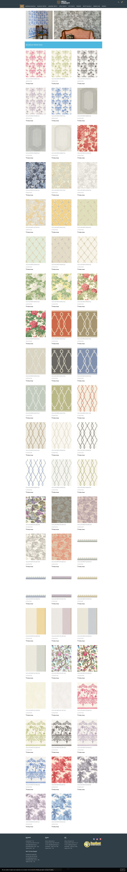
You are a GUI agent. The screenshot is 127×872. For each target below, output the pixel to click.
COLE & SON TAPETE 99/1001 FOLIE (58, 821)
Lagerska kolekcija (30, 6)
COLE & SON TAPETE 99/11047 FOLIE (59, 710)
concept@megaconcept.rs (31, 858)
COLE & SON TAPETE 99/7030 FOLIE (84, 190)
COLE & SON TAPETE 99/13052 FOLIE (33, 673)
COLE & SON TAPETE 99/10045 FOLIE (33, 747)
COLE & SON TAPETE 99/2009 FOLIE (58, 450)
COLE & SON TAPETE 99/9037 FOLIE (58, 116)
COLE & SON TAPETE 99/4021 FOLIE (58, 301)
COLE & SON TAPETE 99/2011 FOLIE (84, 413)
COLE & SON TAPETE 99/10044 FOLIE (59, 747)
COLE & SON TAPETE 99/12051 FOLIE (59, 673)
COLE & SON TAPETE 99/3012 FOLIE (58, 413)
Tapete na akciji (87, 6)
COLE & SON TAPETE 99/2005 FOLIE (84, 487)
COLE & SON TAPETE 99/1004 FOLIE (58, 784)
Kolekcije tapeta (41, 6)
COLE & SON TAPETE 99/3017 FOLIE (84, 338)
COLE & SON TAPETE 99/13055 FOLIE (33, 636)
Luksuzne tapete (52, 6)
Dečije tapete (62, 6)
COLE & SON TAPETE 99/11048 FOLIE (33, 710)
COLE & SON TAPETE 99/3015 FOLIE (58, 376)
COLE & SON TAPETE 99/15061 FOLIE (33, 561)
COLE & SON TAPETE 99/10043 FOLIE (84, 747)
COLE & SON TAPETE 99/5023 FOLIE (84, 264)
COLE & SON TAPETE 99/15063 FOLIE (59, 524)
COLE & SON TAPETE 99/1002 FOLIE (32, 821)
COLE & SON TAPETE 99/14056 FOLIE (84, 599)
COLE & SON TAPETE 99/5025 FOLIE (32, 264)
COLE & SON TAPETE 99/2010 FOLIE (32, 450)
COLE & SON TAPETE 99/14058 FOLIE (33, 599)
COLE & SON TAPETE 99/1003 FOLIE (84, 784)
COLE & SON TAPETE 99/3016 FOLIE (32, 376)
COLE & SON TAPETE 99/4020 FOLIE (84, 301)
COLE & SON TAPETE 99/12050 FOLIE (84, 673)
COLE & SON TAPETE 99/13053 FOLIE (84, 636)
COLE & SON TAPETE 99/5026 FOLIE (84, 227)
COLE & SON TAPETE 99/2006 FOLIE (58, 487)
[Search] (119, 2)
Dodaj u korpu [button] (30, 83)
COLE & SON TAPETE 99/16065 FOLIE (33, 524)
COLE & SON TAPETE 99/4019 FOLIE (32, 338)
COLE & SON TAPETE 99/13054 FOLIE (59, 636)
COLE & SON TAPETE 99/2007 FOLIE (32, 487)
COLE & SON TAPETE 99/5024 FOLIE (58, 264)
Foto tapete (71, 6)
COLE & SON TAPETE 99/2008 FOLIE (84, 450)
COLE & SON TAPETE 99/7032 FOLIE (32, 190)
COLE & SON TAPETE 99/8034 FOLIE (58, 153)
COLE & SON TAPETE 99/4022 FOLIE (32, 301)
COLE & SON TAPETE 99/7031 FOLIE (58, 190)
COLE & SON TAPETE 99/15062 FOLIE (84, 524)
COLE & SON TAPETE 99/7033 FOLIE (84, 153)
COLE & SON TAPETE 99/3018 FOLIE (58, 338)
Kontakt (104, 6)
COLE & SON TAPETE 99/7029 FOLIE (32, 227)
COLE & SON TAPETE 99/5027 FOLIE (58, 227)
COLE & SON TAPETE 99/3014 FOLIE (84, 376)
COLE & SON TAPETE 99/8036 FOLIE (84, 116)
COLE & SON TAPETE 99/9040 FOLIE (58, 78)
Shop (22, 6)
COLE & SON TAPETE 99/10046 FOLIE (84, 710)
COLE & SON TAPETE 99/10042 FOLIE (33, 784)
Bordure (79, 6)
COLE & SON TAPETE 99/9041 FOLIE (32, 78)
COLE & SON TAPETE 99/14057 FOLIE (59, 599)
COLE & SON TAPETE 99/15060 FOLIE (59, 561)
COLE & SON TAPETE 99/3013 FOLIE (32, 413)
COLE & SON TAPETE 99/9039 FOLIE (84, 78)
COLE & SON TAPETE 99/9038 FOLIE (32, 116)
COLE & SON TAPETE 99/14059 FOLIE (84, 561)
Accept (122, 869)
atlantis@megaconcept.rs (31, 844)
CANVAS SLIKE (96, 6)
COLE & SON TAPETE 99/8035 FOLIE (32, 153)
